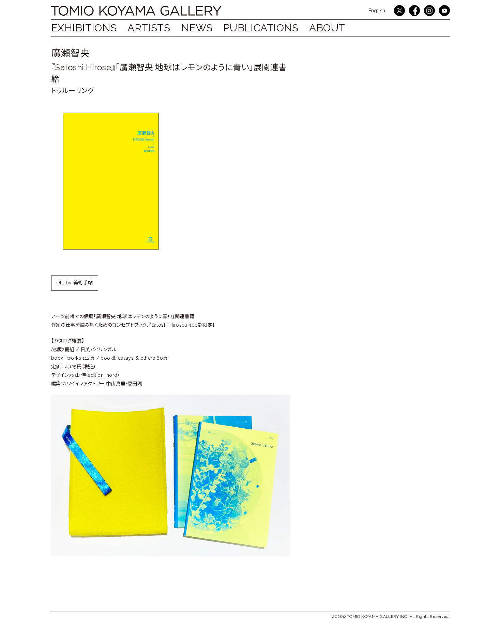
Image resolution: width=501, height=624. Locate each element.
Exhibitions (84, 28)
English (376, 10)
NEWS (197, 28)
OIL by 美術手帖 (74, 282)
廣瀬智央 (70, 53)
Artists (148, 28)
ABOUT (327, 28)
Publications (261, 28)
